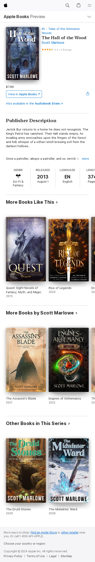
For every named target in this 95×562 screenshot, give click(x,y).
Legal (52, 556)
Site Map (66, 556)
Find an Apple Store (44, 532)
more (85, 158)
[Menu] (89, 5)
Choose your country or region (24, 543)
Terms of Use (36, 556)
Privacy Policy (13, 556)
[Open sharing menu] (87, 94)
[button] (67, 5)
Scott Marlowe (53, 43)
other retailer (70, 532)
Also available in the (33, 103)
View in (22, 94)
